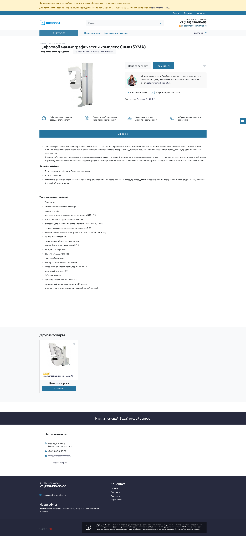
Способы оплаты (138, 92)
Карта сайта (116, 499)
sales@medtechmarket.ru (194, 25)
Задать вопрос (60, 462)
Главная (42, 43)
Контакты (200, 13)
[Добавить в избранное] (205, 66)
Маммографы (107, 51)
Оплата (176, 13)
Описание (123, 133)
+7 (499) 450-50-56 (193, 22)
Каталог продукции (57, 43)
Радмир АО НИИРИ (146, 99)
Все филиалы (45, 511)
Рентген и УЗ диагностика (87, 51)
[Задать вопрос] (243, 121)
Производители (92, 33)
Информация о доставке (168, 92)
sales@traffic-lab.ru (160, 7)
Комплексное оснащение (116, 33)
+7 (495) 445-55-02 (120, 7)
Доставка (187, 13)
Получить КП (59, 388)
